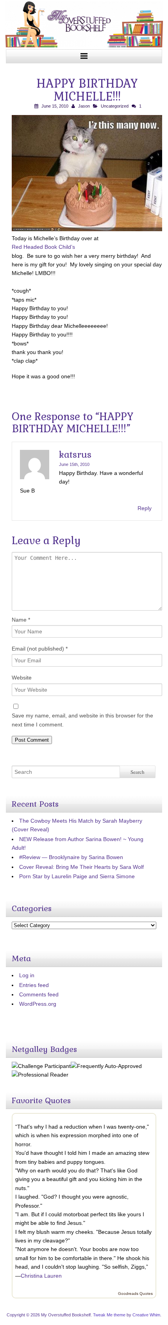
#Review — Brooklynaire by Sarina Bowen (71, 857)
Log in (26, 975)
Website (22, 677)
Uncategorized (115, 106)
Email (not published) (40, 648)
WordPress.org (37, 1004)
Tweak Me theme (109, 1314)
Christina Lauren (41, 1276)
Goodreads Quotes (135, 1293)
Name (21, 620)
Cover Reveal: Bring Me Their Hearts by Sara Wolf (81, 867)
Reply (145, 508)
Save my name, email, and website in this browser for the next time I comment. (82, 719)
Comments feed (39, 994)
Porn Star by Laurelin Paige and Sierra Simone (77, 876)
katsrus (75, 454)
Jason (84, 106)
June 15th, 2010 (74, 464)
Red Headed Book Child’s (43, 247)
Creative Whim (146, 1314)
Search (137, 771)
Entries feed (34, 985)
